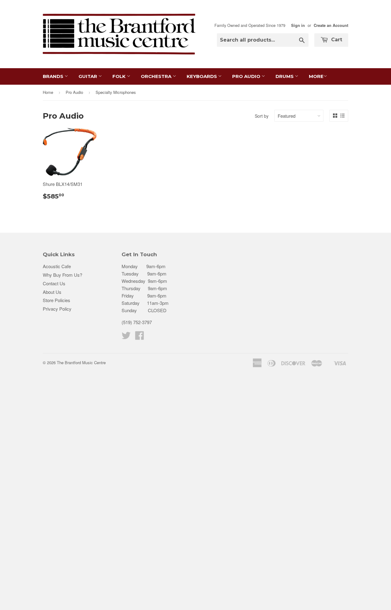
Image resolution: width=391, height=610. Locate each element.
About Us (52, 292)
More (316, 76)
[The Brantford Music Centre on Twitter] (126, 337)
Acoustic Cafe (57, 266)
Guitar (88, 76)
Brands (53, 76)
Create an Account (331, 25)
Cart (336, 40)
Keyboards (202, 76)
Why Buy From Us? (62, 275)
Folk (119, 76)
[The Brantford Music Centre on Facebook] (139, 337)
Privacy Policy (57, 308)
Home (48, 92)
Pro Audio (246, 76)
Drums (285, 76)
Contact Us (54, 283)
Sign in (298, 25)
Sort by (262, 116)
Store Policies (56, 300)
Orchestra (157, 76)
